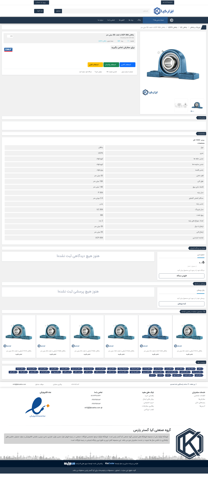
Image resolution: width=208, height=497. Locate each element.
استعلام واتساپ (110, 64)
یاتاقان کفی (198, 375)
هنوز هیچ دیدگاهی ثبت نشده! (78, 256)
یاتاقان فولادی (190, 369)
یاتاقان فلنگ (23, 372)
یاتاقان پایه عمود (135, 372)
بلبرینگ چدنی (158, 369)
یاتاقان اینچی (179, 369)
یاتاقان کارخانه (20, 369)
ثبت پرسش (182, 303)
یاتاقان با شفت (187, 375)
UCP (168, 375)
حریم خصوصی (149, 402)
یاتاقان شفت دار (100, 369)
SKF (119, 41)
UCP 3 (152, 375)
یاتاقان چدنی (169, 369)
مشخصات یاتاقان (99, 372)
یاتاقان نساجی (43, 369)
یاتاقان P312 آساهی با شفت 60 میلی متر (189, 351)
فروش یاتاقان (77, 372)
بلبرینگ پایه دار (88, 369)
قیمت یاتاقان (111, 372)
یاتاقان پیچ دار (55, 372)
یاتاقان (199, 369)
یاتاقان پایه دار (147, 369)
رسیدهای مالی (200, 402)
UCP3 (160, 375)
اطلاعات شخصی (199, 395)
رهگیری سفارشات (148, 406)
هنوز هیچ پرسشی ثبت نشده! (78, 291)
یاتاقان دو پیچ (146, 372)
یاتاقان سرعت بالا (197, 372)
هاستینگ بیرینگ (123, 369)
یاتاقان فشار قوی (185, 372)
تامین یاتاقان (67, 372)
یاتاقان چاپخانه (31, 369)
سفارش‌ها (201, 399)
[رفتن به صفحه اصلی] (172, 20)
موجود (202, 140)
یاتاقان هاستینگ (135, 369)
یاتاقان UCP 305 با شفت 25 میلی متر (155, 351)
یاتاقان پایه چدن (122, 372)
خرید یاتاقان (88, 372)
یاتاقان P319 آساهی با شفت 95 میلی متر (18, 351)
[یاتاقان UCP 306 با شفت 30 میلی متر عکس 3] (181, 105)
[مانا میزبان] (69, 463)
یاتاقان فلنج (12, 372)
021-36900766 (167, 2)
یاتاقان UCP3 (102, 41)
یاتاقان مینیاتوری (158, 372)
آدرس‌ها (202, 406)
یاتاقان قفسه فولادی (171, 372)
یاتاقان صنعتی (64, 369)
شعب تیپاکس (149, 409)
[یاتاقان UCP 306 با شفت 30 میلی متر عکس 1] (197, 105)
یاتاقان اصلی (54, 369)
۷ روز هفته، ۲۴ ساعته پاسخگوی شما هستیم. (183, 384)
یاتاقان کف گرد (44, 372)
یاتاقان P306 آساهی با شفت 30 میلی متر (87, 351)
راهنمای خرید (149, 395)
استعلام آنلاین (126, 64)
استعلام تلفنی (94, 64)
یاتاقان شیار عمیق (76, 369)
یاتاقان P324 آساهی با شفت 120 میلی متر (121, 351)
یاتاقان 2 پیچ (177, 375)
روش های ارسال (148, 399)
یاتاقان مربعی (33, 372)
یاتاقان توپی (111, 369)
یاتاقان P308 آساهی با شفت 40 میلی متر (52, 351)
